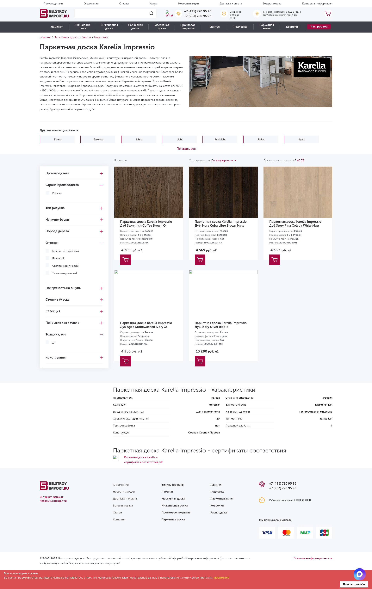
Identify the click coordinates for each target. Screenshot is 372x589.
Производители (53, 3)
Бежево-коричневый (65, 251)
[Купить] (125, 260)
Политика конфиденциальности (313, 558)
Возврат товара (272, 3)
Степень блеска (58, 299)
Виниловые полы (83, 26)
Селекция (53, 311)
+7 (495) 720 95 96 (197, 11)
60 (298, 160)
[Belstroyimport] (54, 13)
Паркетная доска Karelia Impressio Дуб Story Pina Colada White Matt (295, 223)
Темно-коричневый (64, 273)
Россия (57, 193)
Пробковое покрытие (187, 26)
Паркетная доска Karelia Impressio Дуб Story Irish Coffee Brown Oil (146, 223)
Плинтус (214, 26)
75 (302, 160)
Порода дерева (57, 231)
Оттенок (52, 243)
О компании (91, 3)
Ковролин (293, 26)
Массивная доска (161, 26)
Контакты (119, 519)
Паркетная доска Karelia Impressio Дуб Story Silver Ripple (221, 325)
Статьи (117, 512)
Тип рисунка (55, 208)
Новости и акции (188, 3)
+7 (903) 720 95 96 (197, 16)
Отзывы (124, 3)
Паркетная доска (135, 26)
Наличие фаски (57, 219)
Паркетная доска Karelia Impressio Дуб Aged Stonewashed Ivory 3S (146, 325)
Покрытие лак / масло (62, 323)
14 (53, 342)
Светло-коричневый (65, 265)
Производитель (57, 173)
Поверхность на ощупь (63, 288)
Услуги (154, 3)
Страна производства (62, 185)
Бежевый (58, 258)
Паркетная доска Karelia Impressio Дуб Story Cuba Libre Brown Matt (221, 223)
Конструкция (55, 357)
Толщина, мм (56, 334)
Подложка (240, 26)
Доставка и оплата (231, 3)
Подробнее (221, 577)
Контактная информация (317, 3)
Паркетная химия (266, 26)
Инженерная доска (109, 26)
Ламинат (57, 26)
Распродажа (319, 26)
